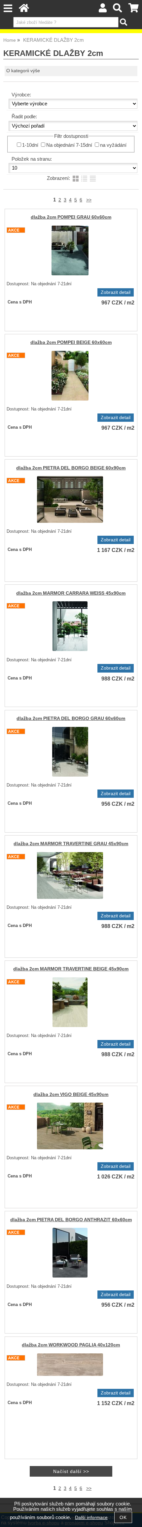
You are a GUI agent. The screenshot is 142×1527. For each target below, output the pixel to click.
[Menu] (8, 8)
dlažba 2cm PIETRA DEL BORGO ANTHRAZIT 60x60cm (71, 1219)
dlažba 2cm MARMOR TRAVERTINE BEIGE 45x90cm (70, 968)
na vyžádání (113, 145)
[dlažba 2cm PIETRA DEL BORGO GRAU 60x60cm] (70, 752)
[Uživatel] (102, 9)
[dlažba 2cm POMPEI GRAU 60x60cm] (70, 250)
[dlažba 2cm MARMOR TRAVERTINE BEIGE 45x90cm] (70, 1002)
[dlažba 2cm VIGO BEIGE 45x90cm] (70, 1126)
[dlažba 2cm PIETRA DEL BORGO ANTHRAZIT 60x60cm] (70, 1253)
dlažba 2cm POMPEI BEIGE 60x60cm (71, 342)
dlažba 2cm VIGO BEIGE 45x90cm (70, 1094)
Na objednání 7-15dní (69, 145)
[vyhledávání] (117, 9)
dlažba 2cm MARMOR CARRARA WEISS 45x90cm (70, 593)
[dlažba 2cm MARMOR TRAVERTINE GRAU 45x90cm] (70, 875)
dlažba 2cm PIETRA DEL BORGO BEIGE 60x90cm (70, 467)
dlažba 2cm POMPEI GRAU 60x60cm (71, 217)
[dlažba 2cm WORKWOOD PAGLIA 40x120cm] (70, 1364)
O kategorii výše (23, 70)
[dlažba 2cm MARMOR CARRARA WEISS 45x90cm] (70, 626)
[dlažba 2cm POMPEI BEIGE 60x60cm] (70, 376)
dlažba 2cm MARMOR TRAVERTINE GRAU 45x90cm (71, 843)
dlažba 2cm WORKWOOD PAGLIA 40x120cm (71, 1344)
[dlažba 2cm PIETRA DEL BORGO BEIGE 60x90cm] (70, 499)
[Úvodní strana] (24, 9)
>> (88, 199)
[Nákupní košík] (133, 9)
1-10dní (30, 145)
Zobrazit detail (115, 292)
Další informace (91, 1517)
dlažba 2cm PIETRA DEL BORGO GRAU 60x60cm (71, 718)
